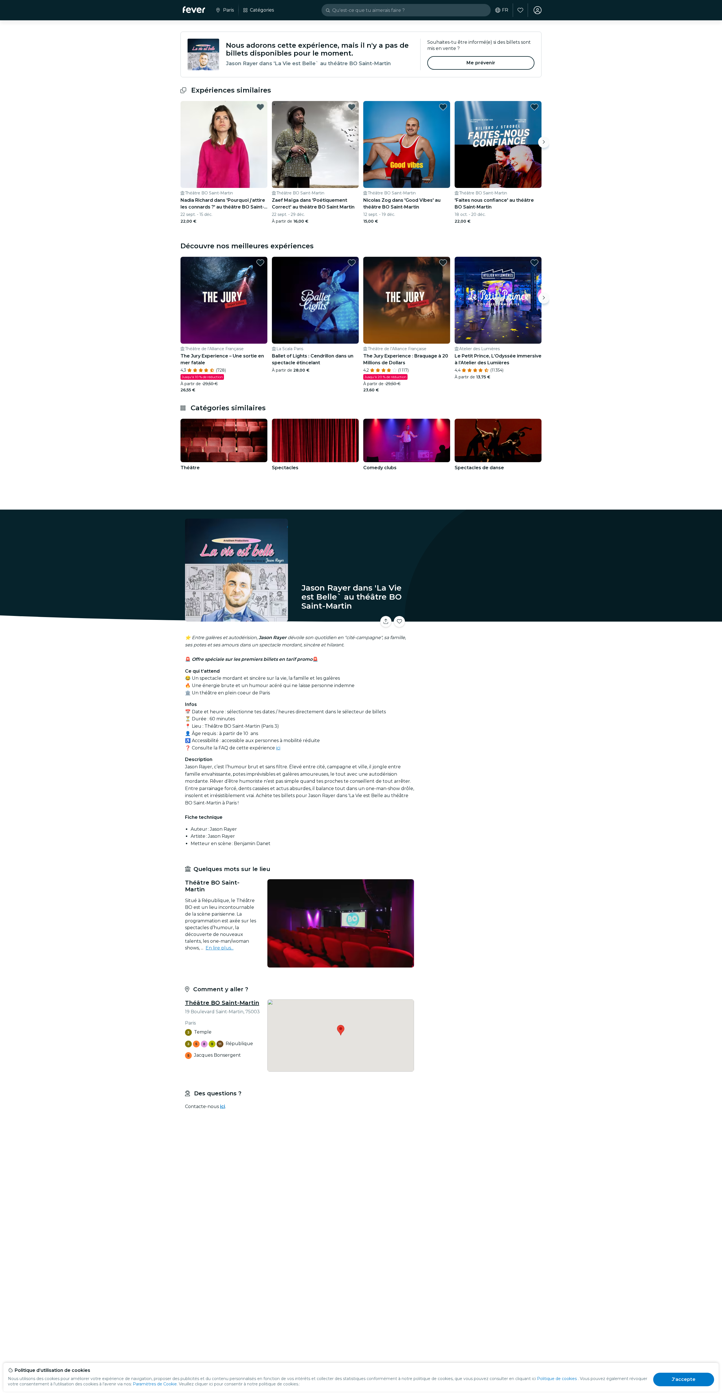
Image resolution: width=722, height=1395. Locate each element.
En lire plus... (220, 948)
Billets (479, 618)
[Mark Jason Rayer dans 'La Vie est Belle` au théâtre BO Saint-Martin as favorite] (399, 621)
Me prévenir (480, 62)
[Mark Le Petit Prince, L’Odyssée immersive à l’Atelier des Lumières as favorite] (534, 262)
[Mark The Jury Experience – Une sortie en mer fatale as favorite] (260, 262)
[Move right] (543, 142)
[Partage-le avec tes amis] (385, 621)
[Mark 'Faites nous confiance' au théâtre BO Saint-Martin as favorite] (534, 107)
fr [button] (505, 10)
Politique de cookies (557, 1378)
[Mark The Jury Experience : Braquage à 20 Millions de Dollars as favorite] (443, 262)
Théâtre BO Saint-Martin (222, 1002)
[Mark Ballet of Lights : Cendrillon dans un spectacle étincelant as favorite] (351, 262)
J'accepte (683, 1379)
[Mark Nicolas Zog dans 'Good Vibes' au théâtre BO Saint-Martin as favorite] (443, 107)
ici (278, 748)
